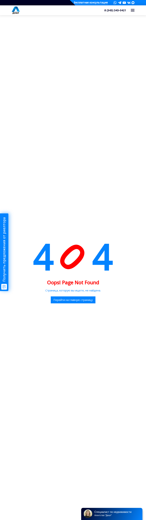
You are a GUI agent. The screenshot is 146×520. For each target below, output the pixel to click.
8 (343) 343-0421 (115, 10)
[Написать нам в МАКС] (133, 2)
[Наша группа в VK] (129, 3)
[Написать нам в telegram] (120, 3)
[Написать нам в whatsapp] (115, 3)
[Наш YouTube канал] (124, 3)
